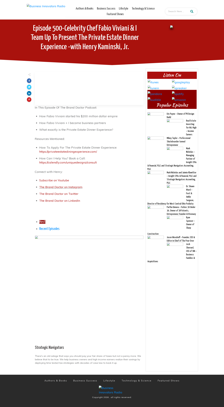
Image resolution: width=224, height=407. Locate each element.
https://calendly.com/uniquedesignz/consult (68, 162)
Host (42, 222)
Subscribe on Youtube (54, 180)
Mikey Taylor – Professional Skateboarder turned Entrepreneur (178, 141)
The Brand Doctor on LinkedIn (59, 201)
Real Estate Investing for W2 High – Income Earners (191, 128)
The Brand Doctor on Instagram (60, 187)
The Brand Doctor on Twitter (58, 194)
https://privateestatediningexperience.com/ (68, 151)
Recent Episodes (49, 229)
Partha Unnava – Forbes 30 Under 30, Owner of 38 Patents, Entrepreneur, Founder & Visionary (181, 210)
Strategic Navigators (49, 348)
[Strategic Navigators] (89, 289)
